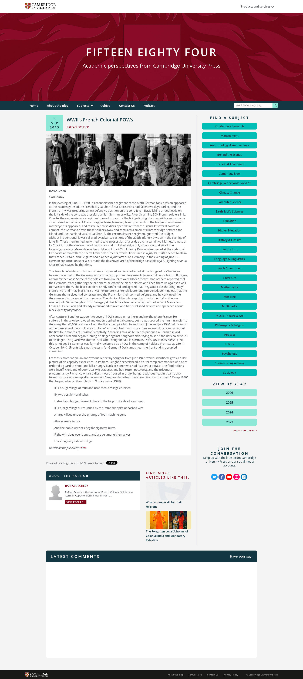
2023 (229, 422)
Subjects (83, 106)
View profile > (75, 502)
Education (229, 221)
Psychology (229, 354)
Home (34, 106)
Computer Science (229, 202)
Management (229, 136)
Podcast (149, 106)
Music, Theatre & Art (229, 316)
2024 (229, 412)
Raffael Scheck (76, 486)
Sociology (229, 373)
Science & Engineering (229, 363)
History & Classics (229, 240)
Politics (229, 344)
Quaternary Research (229, 126)
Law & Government (230, 268)
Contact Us (127, 106)
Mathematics (229, 287)
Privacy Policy (231, 674)
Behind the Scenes (229, 155)
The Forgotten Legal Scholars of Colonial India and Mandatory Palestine (167, 535)
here (83, 448)
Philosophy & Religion (229, 325)
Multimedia (229, 306)
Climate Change (229, 192)
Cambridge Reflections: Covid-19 (229, 183)
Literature (229, 278)
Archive (105, 106)
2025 (229, 402)
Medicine (230, 297)
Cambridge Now (229, 173)
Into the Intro (229, 249)
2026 (229, 392)
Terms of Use (195, 674)
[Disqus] (151, 609)
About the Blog (57, 106)
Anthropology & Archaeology (229, 145)
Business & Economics (229, 164)
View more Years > (245, 430)
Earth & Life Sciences (229, 211)
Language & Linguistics (229, 259)
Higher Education (229, 230)
